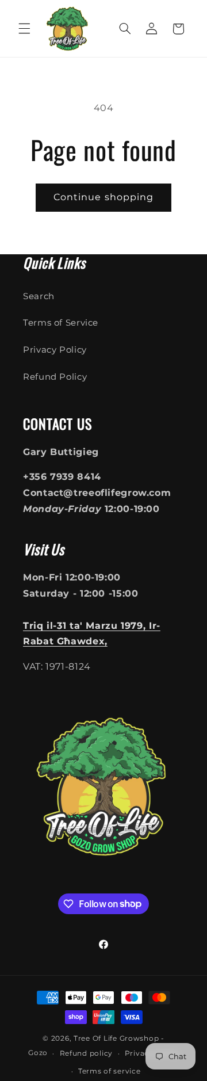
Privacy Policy (55, 350)
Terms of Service (60, 323)
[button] (24, 29)
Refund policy (86, 1053)
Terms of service (109, 1071)
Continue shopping (103, 197)
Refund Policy (55, 377)
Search (39, 296)
